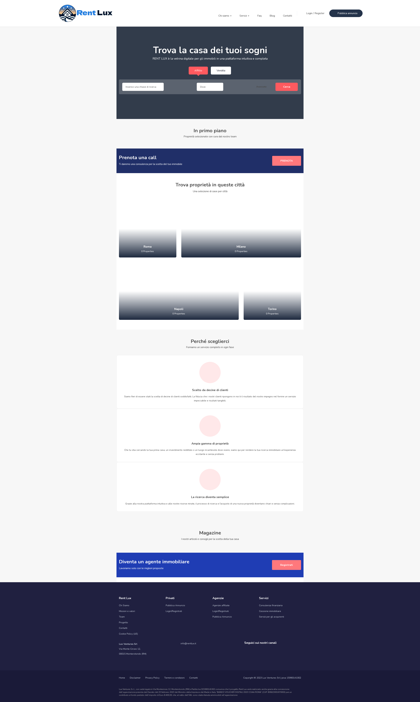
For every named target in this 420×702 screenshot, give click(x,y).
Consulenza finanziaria (271, 605)
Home (122, 677)
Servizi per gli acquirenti (271, 616)
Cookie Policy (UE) (128, 633)
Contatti (287, 16)
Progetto (123, 622)
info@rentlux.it (188, 643)
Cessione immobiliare (270, 611)
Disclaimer (135, 677)
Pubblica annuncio (347, 13)
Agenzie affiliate (221, 605)
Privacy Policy (152, 677)
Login (309, 13)
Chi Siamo (124, 605)
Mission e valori (127, 611)
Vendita (221, 70)
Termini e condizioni (174, 677)
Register (319, 13)
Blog (272, 16)
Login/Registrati (174, 611)
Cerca (286, 87)
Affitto (198, 70)
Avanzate (261, 86)
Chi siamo (224, 16)
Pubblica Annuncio (175, 605)
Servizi (244, 16)
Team (122, 616)
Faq (259, 16)
